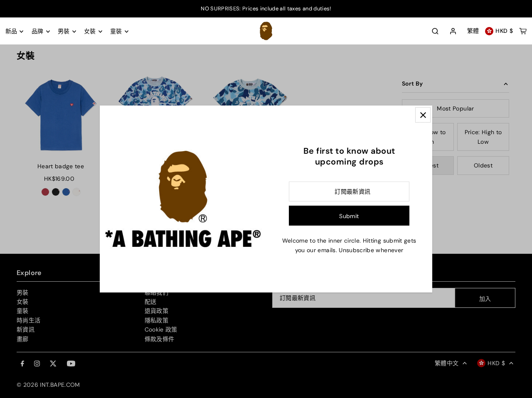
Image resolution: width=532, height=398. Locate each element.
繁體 (473, 31)
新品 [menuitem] (11, 31)
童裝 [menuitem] (116, 31)
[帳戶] (453, 31)
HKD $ (504, 31)
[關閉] (423, 115)
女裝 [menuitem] (90, 31)
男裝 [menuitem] (64, 31)
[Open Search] (435, 31)
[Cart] (523, 31)
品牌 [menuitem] (38, 31)
